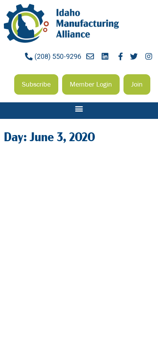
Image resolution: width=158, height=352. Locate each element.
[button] (36, 84)
